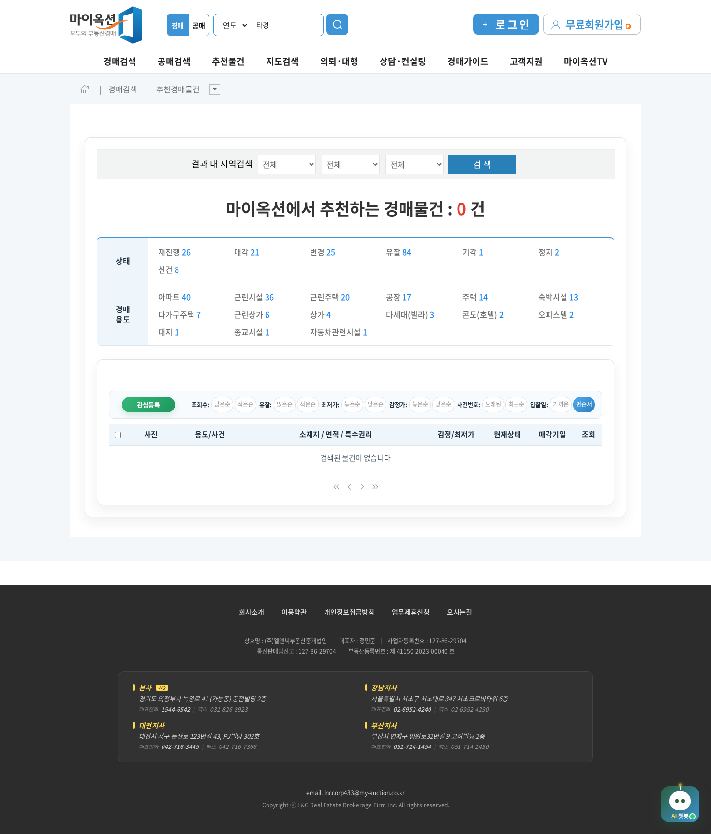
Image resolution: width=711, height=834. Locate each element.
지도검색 (282, 61)
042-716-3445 (180, 746)
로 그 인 (512, 24)
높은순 (352, 404)
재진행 (174, 252)
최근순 (516, 404)
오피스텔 (556, 314)
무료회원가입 (595, 24)
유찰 (398, 252)
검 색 (482, 164)
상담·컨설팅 (403, 61)
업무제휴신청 (411, 611)
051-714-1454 (412, 746)
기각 (472, 252)
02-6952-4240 (412, 709)
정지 (548, 252)
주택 (475, 297)
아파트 (174, 297)
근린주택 (330, 297)
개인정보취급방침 (349, 611)
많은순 (222, 404)
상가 (320, 314)
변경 (322, 252)
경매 (177, 25)
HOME (84, 89)
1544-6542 (175, 709)
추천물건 (228, 61)
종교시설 (251, 331)
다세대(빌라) (410, 314)
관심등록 (148, 404)
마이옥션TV (585, 61)
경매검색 (120, 61)
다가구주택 (179, 314)
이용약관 (294, 611)
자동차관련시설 (338, 331)
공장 (398, 297)
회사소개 (251, 611)
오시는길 (459, 611)
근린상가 (251, 314)
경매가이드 (468, 61)
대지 (168, 331)
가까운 (561, 404)
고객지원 (526, 61)
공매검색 (174, 61)
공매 (199, 25)
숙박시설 (558, 297)
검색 (337, 24)
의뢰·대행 (339, 61)
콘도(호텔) (483, 314)
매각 (246, 252)
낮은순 (376, 404)
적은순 (245, 404)
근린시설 (254, 297)
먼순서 (584, 404)
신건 (168, 269)
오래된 (493, 404)
